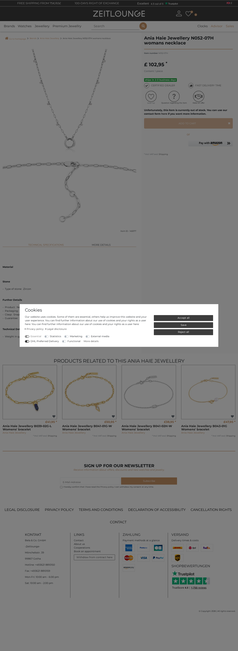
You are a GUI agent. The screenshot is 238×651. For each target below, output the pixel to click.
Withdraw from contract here (94, 557)
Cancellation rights (211, 510)
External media (100, 336)
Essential (35, 336)
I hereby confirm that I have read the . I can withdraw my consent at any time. (108, 487)
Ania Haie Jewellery (49, 38)
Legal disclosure (22, 510)
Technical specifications (46, 244)
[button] (210, 144)
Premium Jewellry (67, 26)
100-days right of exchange (96, 3)
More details (101, 244)
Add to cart (187, 123)
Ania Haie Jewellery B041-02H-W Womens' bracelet (147, 427)
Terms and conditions (101, 510)
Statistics (55, 336)
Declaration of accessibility (157, 510)
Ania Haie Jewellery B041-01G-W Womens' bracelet (87, 427)
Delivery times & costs (185, 540)
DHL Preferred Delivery (44, 341)
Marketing (76, 336)
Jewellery (42, 26)
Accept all (184, 317)
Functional (73, 341)
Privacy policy (59, 510)
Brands (9, 26)
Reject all (183, 332)
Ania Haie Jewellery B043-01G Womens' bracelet (204, 427)
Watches (25, 26)
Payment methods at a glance (141, 540)
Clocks (202, 26)
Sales (230, 26)
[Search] (143, 26)
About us (79, 544)
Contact (118, 522)
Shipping (163, 154)
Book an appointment (87, 551)
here (164, 113)
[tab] (46, 243)
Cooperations (82, 547)
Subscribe (149, 480)
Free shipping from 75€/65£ (39, 3)
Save (183, 325)
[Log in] (178, 13)
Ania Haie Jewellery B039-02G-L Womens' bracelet (27, 427)
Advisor (216, 26)
